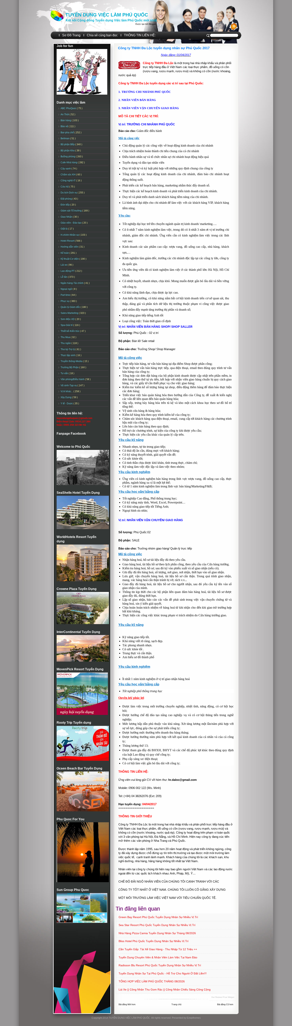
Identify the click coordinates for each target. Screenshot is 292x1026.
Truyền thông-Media (72, 361)
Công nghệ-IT (68, 180)
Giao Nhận (67, 216)
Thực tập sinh (68, 355)
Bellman (65, 138)
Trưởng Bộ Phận (70, 367)
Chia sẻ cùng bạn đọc (102, 35)
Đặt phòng (67, 198)
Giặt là (64, 228)
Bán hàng (66, 120)
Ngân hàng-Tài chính (72, 283)
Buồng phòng (68, 156)
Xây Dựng (66, 397)
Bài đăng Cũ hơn (225, 1004)
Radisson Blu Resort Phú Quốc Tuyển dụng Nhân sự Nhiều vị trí (160, 965)
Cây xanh (66, 168)
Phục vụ (65, 301)
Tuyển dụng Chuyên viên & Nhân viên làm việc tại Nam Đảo (158, 957)
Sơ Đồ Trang (71, 35)
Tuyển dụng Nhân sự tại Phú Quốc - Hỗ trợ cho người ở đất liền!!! (163, 973)
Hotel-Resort (68, 240)
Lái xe (64, 264)
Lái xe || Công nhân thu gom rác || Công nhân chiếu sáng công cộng (165, 989)
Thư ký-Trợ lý (68, 349)
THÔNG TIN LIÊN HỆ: (140, 35)
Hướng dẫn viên (70, 246)
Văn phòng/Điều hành (73, 379)
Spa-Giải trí (67, 325)
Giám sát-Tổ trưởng (71, 210)
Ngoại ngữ (67, 289)
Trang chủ (176, 1004)
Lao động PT (68, 271)
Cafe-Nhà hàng (69, 162)
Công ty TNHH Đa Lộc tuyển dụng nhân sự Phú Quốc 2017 (164, 48)
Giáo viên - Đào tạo (71, 222)
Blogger (152, 24)
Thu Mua (66, 337)
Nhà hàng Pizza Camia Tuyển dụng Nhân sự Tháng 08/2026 (157, 933)
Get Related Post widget (222, 997)
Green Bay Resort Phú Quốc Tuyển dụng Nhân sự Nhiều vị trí (158, 917)
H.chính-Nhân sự (70, 234)
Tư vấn (65, 373)
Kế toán (65, 253)
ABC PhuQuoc (69, 108)
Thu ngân (66, 343)
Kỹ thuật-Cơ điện (70, 258)
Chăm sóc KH (68, 174)
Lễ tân (64, 277)
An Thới (65, 114)
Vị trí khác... (67, 391)
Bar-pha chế (67, 132)
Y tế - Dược (67, 403)
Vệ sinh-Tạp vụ (69, 385)
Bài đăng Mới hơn (127, 1004)
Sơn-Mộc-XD (68, 319)
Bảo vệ (65, 126)
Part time (66, 295)
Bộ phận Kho (68, 150)
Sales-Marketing (70, 313)
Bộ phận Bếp (68, 144)
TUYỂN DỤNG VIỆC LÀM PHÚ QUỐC (106, 14)
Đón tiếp (65, 204)
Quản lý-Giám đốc (71, 307)
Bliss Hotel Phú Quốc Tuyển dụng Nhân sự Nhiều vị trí (154, 941)
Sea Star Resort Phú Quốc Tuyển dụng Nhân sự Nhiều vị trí (157, 925)
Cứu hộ (65, 186)
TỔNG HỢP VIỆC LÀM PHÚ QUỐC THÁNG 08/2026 (152, 981)
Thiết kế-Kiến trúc (70, 331)
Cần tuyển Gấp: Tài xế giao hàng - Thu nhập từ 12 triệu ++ (158, 949)
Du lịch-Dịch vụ (69, 192)
